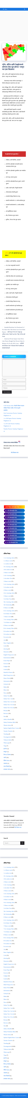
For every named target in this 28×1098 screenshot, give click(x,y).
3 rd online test (7, 587)
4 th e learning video (9, 593)
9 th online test (7, 634)
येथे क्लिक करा (15, 452)
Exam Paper (7, 660)
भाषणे (5, 757)
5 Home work (7, 596)
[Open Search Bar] (25, 9)
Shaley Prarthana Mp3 (9, 722)
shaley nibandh (7, 719)
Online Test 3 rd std (9, 704)
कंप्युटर (5, 751)
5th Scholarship (8, 605)
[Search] (22, 843)
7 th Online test (8, 622)
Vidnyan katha (7, 740)
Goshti (5, 669)
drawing (6, 649)
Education (6, 652)
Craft (5, 646)
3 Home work (7, 581)
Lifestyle (6, 684)
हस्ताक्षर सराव (7, 769)
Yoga (5, 745)
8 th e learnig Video (9, 628)
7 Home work (7, 616)
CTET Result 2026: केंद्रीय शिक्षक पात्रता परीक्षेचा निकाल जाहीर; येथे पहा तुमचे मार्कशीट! (14, 408)
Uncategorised (7, 737)
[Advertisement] (14, 25)
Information (7, 681)
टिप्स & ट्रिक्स (7, 754)
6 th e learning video (9, 610)
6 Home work (7, 607)
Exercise (6, 663)
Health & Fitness (8, 672)
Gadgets (6, 666)
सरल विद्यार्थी (6, 766)
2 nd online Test (8, 578)
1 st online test (7, 563)
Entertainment (7, 657)
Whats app (6, 743)
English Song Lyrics (9, 654)
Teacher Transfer (8, 731)
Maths (5, 687)
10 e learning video (9, 566)
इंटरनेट (5, 748)
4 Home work (7, 590)
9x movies (6, 637)
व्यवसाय (5, 763)
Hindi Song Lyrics (8, 675)
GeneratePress (23, 1095)
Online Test (7, 696)
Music (5, 690)
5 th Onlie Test (7, 599)
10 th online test (8, 569)
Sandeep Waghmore (14, 4)
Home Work (7, 678)
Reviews (6, 713)
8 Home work (7, 625)
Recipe (5, 710)
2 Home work (7, 572)
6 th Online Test (8, 613)
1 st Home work (8, 560)
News (5, 693)
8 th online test (7, 631)
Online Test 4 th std (9, 707)
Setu (5, 716)
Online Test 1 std (8, 698)
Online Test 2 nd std (9, 701)
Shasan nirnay (7, 725)
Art (4, 640)
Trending (6, 734)
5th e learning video (9, 602)
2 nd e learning (7, 575)
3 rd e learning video (9, 584)
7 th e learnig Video (9, 619)
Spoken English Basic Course (11, 728)
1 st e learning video (9, 558)
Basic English (7, 643)
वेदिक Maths (7, 760)
